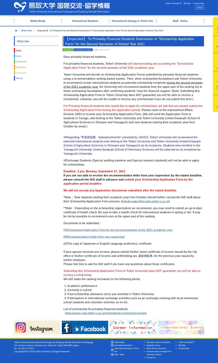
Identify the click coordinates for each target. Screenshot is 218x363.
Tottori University (172, 3)
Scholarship (21, 61)
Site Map (187, 3)
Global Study (119, 342)
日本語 (200, 7)
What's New (26, 30)
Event (18, 56)
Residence (21, 67)
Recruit (19, 78)
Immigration (21, 72)
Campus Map (198, 3)
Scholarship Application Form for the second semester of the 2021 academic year (120, 230)
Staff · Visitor (119, 354)
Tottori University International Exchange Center (62, 7)
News (18, 50)
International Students (123, 345)
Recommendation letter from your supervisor (96, 236)
